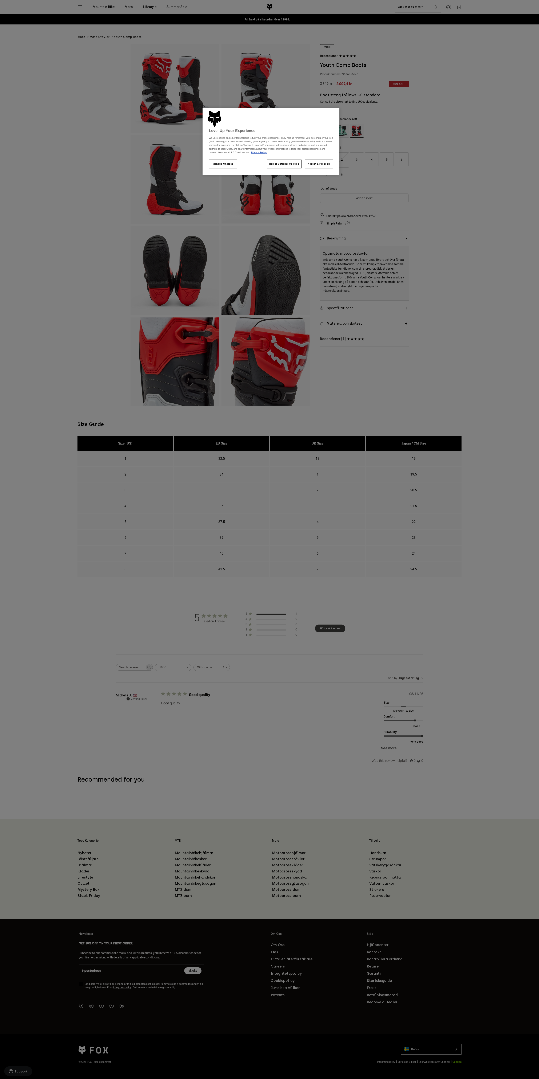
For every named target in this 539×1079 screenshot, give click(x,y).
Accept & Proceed (319, 163)
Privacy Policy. (259, 152)
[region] (271, 141)
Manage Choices (223, 163)
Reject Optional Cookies (284, 163)
